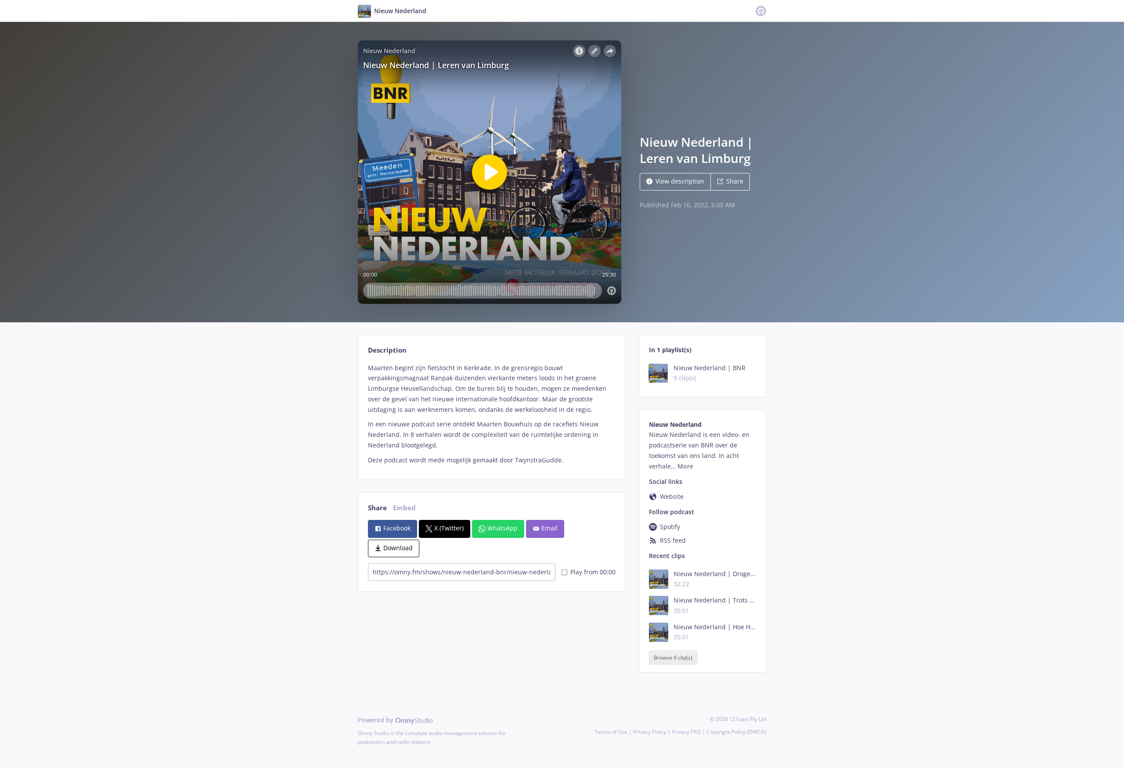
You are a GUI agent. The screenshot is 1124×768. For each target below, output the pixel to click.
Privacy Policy (649, 732)
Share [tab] (377, 507)
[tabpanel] (491, 414)
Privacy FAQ (686, 732)
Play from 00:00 (593, 572)
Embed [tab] (404, 507)
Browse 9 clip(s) (673, 657)
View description (680, 181)
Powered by (376, 720)
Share (734, 181)
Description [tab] (387, 350)
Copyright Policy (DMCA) (736, 732)
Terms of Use (610, 732)
